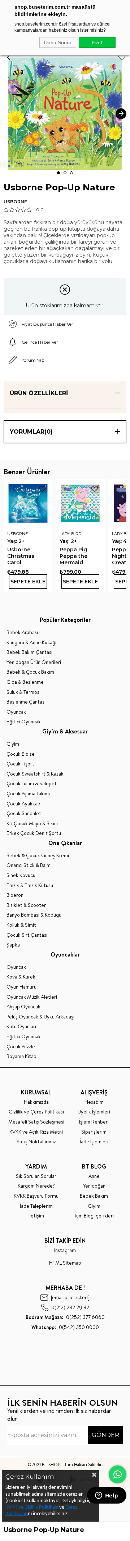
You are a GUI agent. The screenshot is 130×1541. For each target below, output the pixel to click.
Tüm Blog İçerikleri (94, 1215)
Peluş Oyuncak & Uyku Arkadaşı (40, 1016)
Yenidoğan (94, 1186)
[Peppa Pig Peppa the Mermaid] (80, 503)
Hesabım (94, 1102)
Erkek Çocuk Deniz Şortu (33, 833)
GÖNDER (105, 1435)
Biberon (14, 895)
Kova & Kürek (20, 976)
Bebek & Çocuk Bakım (30, 672)
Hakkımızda (36, 1102)
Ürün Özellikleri (39, 393)
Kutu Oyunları (21, 1026)
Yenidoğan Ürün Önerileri (33, 662)
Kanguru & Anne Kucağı (31, 642)
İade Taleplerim (36, 1206)
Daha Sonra (58, 42)
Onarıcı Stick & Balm (28, 865)
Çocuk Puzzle (20, 1046)
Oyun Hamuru (21, 987)
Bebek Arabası (22, 632)
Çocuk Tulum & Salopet (31, 783)
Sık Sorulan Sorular (36, 1176)
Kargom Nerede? (36, 1186)
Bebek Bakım (94, 1196)
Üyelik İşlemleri (94, 1111)
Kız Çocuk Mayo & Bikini (32, 823)
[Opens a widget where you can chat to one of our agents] (106, 1496)
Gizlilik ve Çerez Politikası (36, 1111)
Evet (97, 42)
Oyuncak (16, 712)
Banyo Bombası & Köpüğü (33, 915)
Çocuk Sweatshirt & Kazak (35, 773)
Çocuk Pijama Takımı (28, 793)
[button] (58, 172)
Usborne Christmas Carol (20, 556)
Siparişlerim (94, 1132)
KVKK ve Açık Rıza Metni (36, 1132)
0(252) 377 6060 (65, 1317)
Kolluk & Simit (21, 925)
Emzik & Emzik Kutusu (29, 885)
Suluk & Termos (22, 692)
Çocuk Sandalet (23, 813)
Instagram (65, 1250)
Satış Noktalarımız (36, 1141)
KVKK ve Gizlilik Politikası (31, 1507)
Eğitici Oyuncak (23, 721)
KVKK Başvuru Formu (36, 1196)
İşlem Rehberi (94, 1122)
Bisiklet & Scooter (26, 905)
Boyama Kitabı (22, 1056)
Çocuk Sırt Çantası (26, 935)
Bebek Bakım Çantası (29, 652)
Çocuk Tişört (20, 763)
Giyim (12, 744)
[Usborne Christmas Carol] (28, 503)
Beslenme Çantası (26, 702)
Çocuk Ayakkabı (24, 803)
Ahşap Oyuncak (23, 1006)
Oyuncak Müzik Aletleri (31, 997)
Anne (94, 1176)
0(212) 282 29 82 (70, 1307)
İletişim (36, 1215)
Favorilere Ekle (42, 489)
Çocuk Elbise (20, 754)
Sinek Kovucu (20, 875)
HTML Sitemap (65, 1263)
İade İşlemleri (94, 1141)
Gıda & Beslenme (25, 682)
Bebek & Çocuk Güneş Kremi (37, 855)
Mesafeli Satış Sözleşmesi (36, 1122)
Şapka (13, 944)
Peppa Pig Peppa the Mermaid (73, 556)
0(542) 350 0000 (65, 1327)
